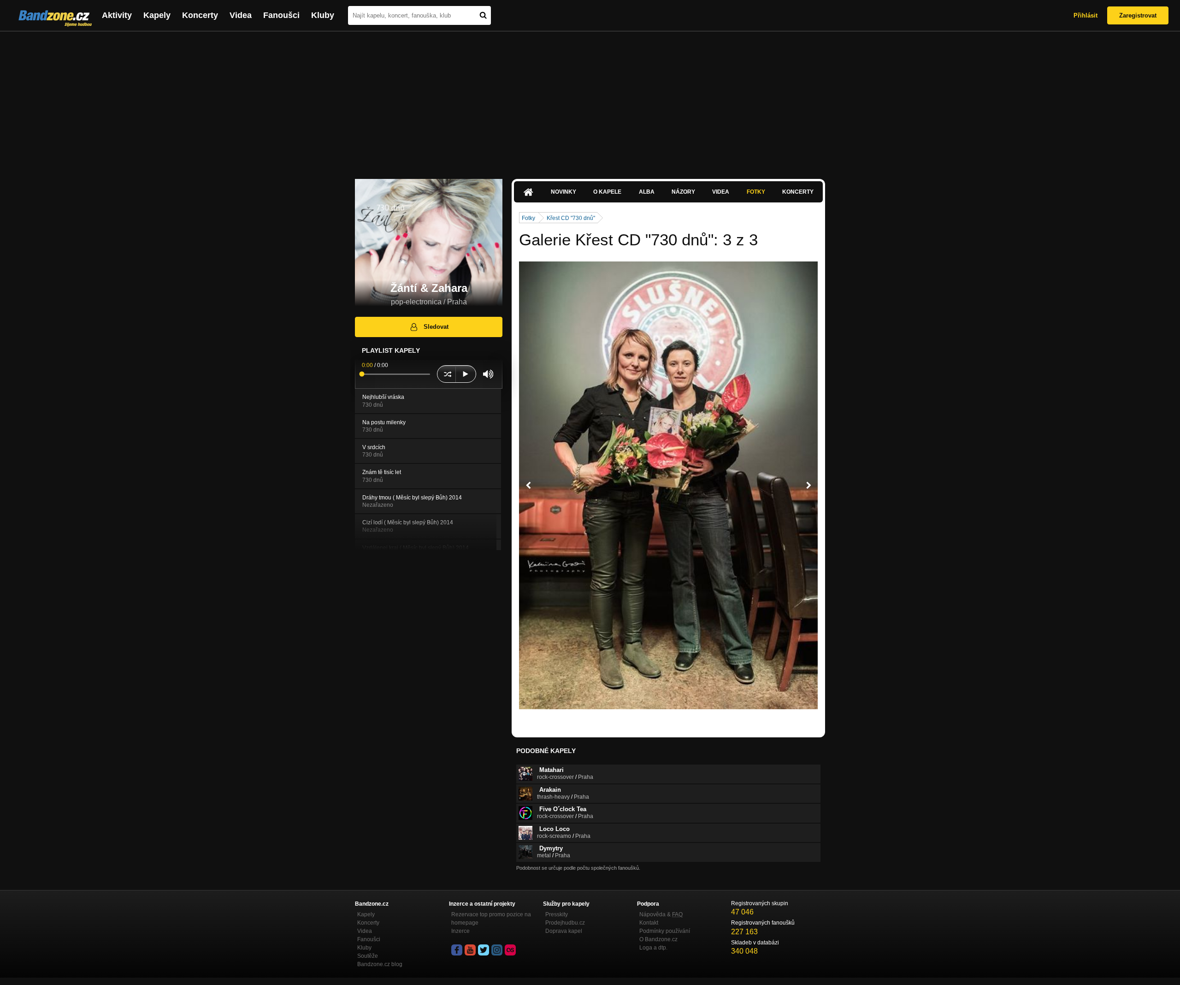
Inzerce (460, 931)
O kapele (607, 192)
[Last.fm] (510, 949)
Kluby (322, 15)
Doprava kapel (563, 931)
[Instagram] (496, 949)
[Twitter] (483, 949)
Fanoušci (281, 15)
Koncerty (200, 15)
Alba (647, 192)
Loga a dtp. (653, 947)
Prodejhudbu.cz (565, 923)
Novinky (563, 192)
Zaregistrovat (1137, 15)
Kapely (157, 15)
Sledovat (436, 326)
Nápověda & (661, 914)
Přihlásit (1085, 15)
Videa (241, 15)
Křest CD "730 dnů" (571, 218)
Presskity (556, 914)
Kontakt (648, 923)
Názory (683, 192)
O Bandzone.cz (658, 939)
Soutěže (367, 956)
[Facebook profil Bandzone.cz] (456, 949)
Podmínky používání (664, 931)
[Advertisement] (590, 100)
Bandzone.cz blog (379, 964)
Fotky (756, 192)
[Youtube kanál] (470, 949)
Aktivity (117, 15)
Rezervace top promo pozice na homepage (491, 918)
